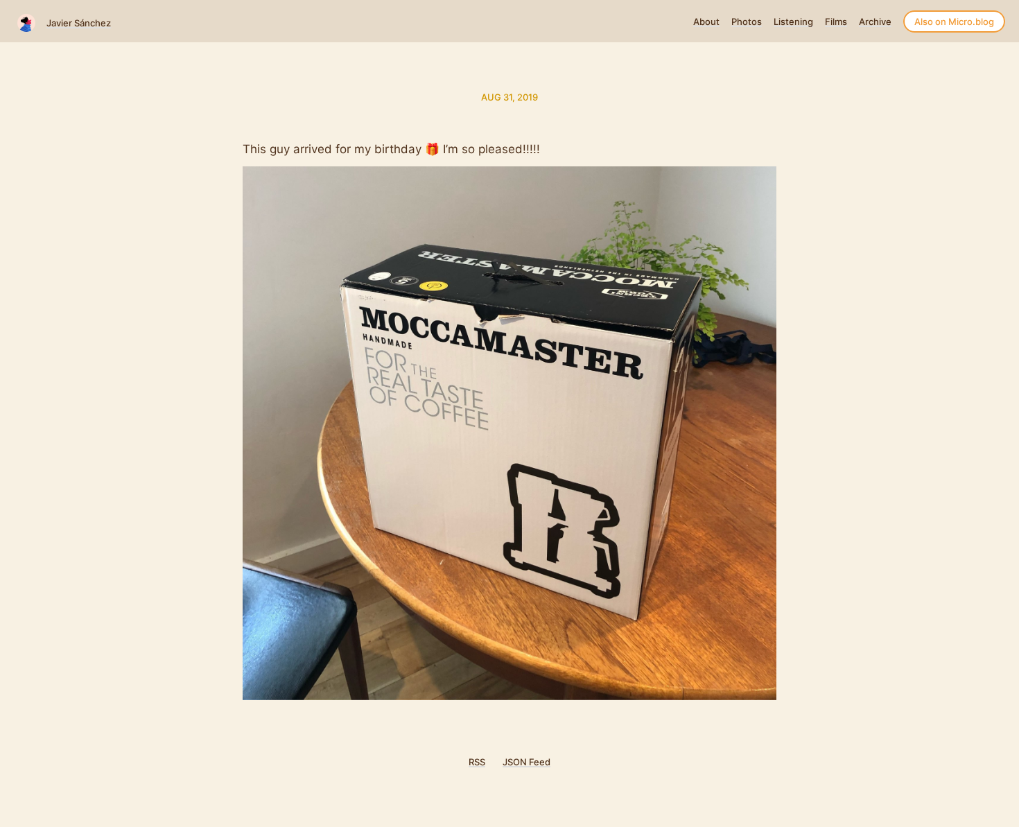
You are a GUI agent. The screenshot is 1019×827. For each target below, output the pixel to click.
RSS (477, 761)
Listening (793, 21)
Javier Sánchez (78, 22)
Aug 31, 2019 (509, 97)
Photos (746, 21)
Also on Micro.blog (954, 21)
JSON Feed (526, 761)
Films (836, 21)
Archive (875, 21)
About (706, 21)
